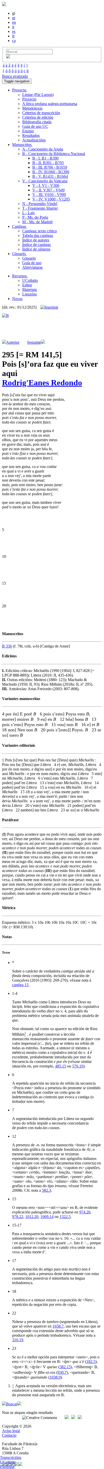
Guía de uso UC (35, 126)
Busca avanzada (15, 76)
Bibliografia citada (36, 122)
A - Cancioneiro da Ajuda (42, 149)
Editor (27, 285)
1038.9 (55, 1377)
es (13, 31)
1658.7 (58, 1326)
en (14, 22)
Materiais (29, 289)
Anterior (12, 342)
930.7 (62, 1372)
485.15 (60, 1066)
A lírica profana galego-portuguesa (49, 104)
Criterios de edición (37, 117)
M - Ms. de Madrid (37, 222)
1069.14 (47, 1216)
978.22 (17, 1216)
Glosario (29, 258)
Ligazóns (29, 294)
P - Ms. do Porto (35, 217)
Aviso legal (11, 1431)
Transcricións (10, 1457)
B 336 (7, 646)
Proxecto (29, 99)
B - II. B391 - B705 (48, 163)
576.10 (77, 1066)
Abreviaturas (32, 267)
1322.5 (65, 1216)
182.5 (90, 1361)
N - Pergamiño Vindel (39, 204)
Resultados (31, 135)
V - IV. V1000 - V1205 (51, 199)
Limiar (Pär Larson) (38, 94)
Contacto (9, 1435)
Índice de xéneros (36, 249)
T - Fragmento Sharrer (40, 208)
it (13, 27)
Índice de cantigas (36, 244)
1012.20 (31, 1216)
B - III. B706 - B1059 (49, 167)
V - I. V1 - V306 (45, 185)
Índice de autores (35, 240)
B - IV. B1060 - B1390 (50, 172)
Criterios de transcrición (41, 113)
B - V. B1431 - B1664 (50, 176)
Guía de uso (31, 263)
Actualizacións (34, 140)
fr (13, 36)
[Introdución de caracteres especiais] (8, 57)
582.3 (46, 1190)
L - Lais (28, 213)
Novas (17, 298)
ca (14, 40)
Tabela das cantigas (37, 235)
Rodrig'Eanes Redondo (42, 382)
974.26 (84, 1212)
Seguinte (34, 342)
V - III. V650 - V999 (49, 194)
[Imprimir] (49, 307)
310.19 (17, 1340)
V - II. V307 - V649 (48, 190)
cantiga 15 (20, 985)
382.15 (65, 1367)
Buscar (11, 1404)
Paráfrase (7, 1466)
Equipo (28, 131)
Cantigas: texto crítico (39, 231)
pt (13, 18)
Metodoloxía (32, 108)
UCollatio (30, 280)
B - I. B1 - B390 (45, 158)
